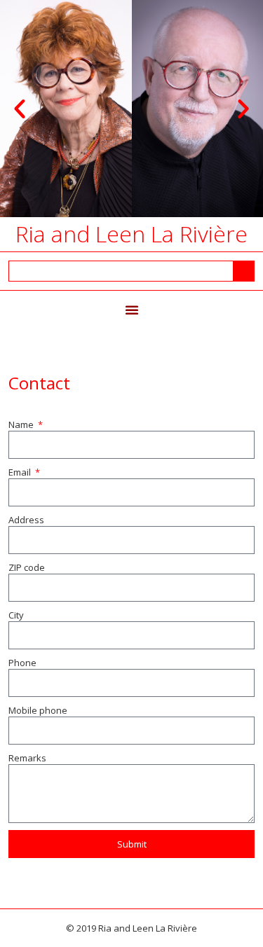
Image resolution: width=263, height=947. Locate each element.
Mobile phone (37, 710)
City (16, 615)
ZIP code (26, 567)
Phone (22, 662)
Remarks (27, 758)
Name (22, 424)
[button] (19, 108)
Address (26, 519)
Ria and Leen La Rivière (131, 234)
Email (20, 472)
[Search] (243, 271)
